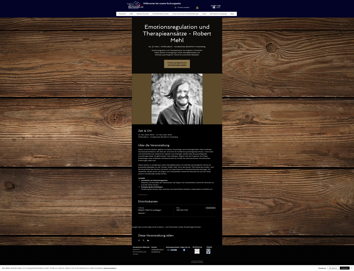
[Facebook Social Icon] (184, 250)
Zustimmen (344, 268)
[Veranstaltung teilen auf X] (143, 240)
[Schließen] (352, 268)
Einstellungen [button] (322, 268)
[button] (197, 7)
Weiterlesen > (143, 195)
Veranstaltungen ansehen (177, 65)
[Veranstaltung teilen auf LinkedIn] (148, 240)
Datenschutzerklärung (109, 268)
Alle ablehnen (333, 268)
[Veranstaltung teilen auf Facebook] (139, 240)
